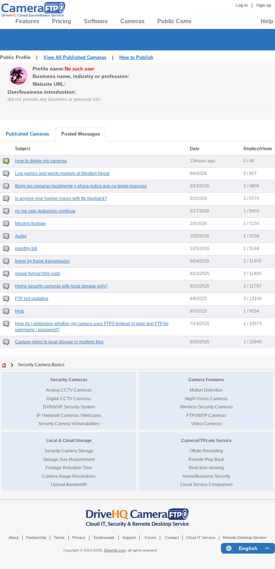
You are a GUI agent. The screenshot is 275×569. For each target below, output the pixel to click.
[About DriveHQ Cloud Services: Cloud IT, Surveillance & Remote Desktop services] (137, 514)
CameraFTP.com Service (206, 440)
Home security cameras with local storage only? (61, 286)
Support (129, 537)
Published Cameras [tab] (27, 134)
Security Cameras (68, 379)
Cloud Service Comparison (206, 484)
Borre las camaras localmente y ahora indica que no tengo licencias (81, 185)
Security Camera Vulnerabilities (69, 423)
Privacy (79, 537)
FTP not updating (31, 298)
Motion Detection (206, 390)
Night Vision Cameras (206, 398)
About (14, 537)
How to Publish (136, 57)
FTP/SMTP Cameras (206, 415)
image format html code (38, 273)
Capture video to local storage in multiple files (59, 341)
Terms (59, 537)
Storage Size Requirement (69, 459)
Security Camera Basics (41, 364)
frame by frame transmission (42, 261)
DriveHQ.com (115, 550)
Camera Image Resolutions (69, 476)
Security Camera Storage (68, 450)
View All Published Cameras (74, 57)
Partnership (36, 537)
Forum (150, 537)
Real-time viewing (206, 467)
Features (27, 21)
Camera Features (206, 379)
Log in (242, 5)
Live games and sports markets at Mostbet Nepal (62, 173)
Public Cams (174, 21)
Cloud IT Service (200, 537)
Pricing (61, 21)
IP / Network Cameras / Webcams (69, 415)
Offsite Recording (206, 450)
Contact (172, 537)
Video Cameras (206, 423)
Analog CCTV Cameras (69, 390)
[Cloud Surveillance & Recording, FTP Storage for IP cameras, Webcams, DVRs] (32, 9)
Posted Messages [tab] (80, 134)
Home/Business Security (206, 476)
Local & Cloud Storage (69, 440)
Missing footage (30, 223)
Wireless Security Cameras (206, 406)
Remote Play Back (206, 459)
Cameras (132, 21)
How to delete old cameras (41, 160)
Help (267, 21)
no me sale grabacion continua (45, 211)
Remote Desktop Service (244, 537)
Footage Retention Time (68, 467)
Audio (20, 236)
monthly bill (26, 248)
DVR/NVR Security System (69, 406)
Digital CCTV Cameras (69, 398)
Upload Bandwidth (69, 484)
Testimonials (104, 537)
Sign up (263, 5)
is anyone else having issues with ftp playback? (61, 198)
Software (96, 21)
